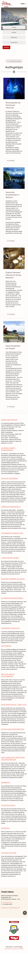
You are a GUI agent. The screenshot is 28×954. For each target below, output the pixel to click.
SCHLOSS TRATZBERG (9, 478)
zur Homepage (10, 160)
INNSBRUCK (5, 782)
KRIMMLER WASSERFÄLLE (11, 507)
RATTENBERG (6, 646)
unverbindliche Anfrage (15, 61)
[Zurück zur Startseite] (6, 4)
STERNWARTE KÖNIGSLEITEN (12, 533)
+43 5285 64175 (7, 902)
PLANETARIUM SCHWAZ (10, 558)
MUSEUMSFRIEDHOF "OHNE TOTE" (14, 704)
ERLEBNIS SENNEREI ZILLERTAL (13, 579)
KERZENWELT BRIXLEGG (10, 628)
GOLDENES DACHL (8, 805)
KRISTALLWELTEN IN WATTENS (12, 729)
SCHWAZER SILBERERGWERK (12, 598)
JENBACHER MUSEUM (9, 420)
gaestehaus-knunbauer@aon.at (10, 907)
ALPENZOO (5, 828)
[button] (24, 4)
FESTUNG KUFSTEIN (8, 853)
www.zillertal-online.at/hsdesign (14, 948)
